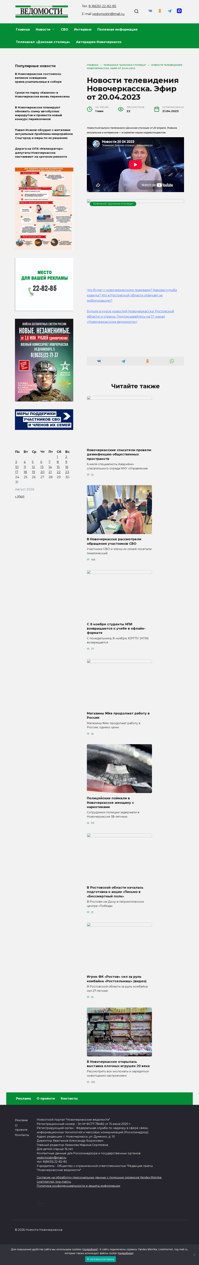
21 (50, 472)
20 (42, 472)
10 (16, 467)
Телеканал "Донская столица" (113, 203)
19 (33, 472)
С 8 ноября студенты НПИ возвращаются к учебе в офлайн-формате (116, 628)
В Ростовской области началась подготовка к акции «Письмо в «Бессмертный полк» (115, 892)
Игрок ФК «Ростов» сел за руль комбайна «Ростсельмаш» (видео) (117, 979)
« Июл (19, 496)
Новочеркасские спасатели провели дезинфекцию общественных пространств (119, 454)
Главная (23, 29)
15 (58, 467)
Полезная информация (117, 29)
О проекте (46, 1098)
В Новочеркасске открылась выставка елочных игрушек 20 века (118, 1064)
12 (33, 467)
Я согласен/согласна (100, 1259)
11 (25, 467)
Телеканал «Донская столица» (43, 42)
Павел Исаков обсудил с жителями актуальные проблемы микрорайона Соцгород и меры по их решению (44, 134)
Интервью (83, 29)
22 (59, 472)
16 (66, 467)
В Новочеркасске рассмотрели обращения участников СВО (114, 541)
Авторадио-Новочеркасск (98, 42)
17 (16, 472)
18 (25, 472)
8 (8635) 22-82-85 (102, 6)
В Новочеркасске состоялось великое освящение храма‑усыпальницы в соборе (38, 77)
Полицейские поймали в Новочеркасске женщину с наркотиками (110, 802)
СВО (64, 29)
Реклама (23, 1098)
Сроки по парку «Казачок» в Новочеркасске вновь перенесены (42, 94)
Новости (43, 29)
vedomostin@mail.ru (108, 14)
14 (50, 467)
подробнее (90, 1249)
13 (42, 467)
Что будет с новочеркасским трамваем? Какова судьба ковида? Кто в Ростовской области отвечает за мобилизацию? (132, 295)
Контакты (69, 1098)
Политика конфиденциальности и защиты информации (78, 1186)
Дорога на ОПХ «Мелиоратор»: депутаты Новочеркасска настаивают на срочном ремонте (41, 152)
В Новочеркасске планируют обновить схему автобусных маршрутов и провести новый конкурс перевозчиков (38, 113)
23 (67, 472)
